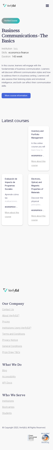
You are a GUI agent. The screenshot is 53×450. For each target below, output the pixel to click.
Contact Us (8, 309)
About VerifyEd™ (10, 315)
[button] (47, 5)
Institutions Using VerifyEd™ (16, 327)
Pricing (6, 321)
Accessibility (9, 376)
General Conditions (12, 346)
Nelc (16, 48)
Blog (4, 370)
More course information (16, 95)
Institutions (8, 400)
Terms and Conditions (13, 333)
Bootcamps (8, 407)
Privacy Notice (10, 340)
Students (7, 413)
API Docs (7, 382)
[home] (11, 5)
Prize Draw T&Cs (11, 352)
